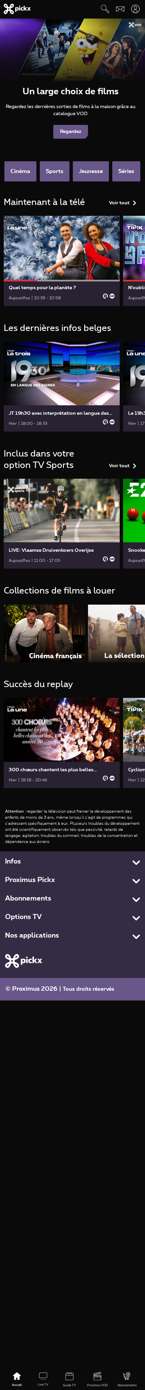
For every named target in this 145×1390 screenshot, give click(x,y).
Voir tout (119, 203)
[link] (62, 261)
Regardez (70, 131)
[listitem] (44, 633)
